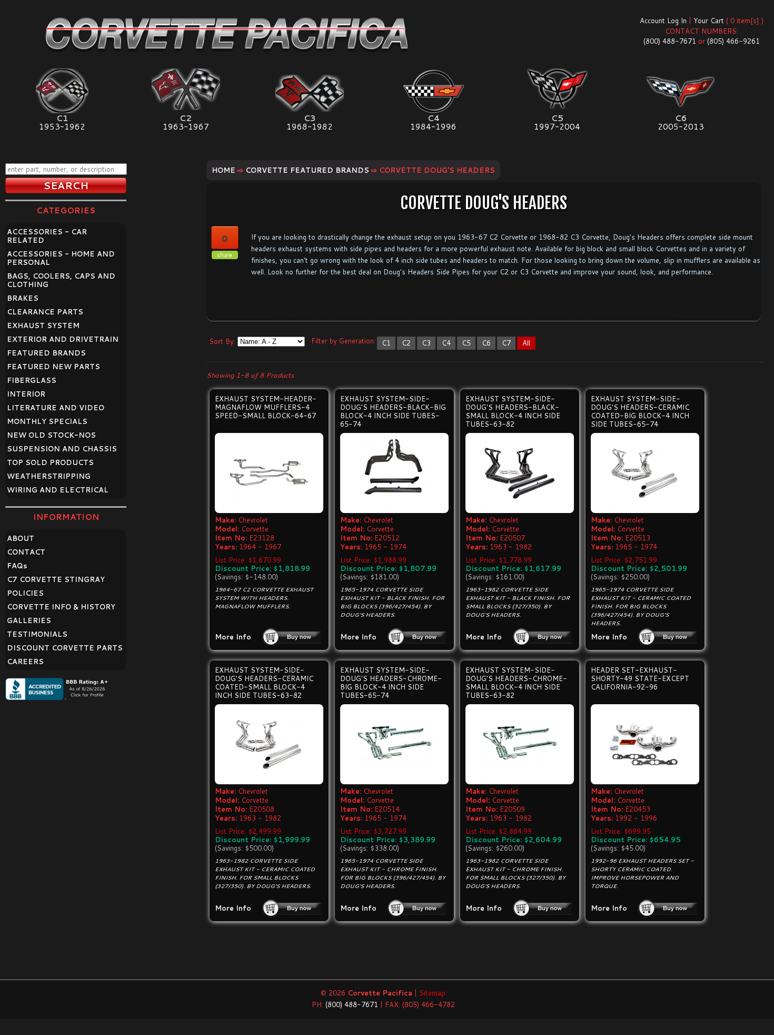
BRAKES (22, 298)
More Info (233, 637)
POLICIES (25, 593)
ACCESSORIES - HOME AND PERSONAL (61, 258)
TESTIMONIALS (37, 634)
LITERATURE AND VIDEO (55, 407)
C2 (406, 343)
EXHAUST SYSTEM (43, 325)
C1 (386, 343)
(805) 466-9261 (733, 41)
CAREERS (25, 661)
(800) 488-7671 (669, 41)
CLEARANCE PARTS (45, 312)
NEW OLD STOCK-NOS (51, 435)
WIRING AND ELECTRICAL (57, 490)
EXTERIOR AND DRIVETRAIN (62, 339)
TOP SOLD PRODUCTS (50, 462)
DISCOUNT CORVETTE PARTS (65, 648)
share (224, 255)
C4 (446, 343)
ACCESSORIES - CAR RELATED (47, 236)
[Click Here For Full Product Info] (269, 472)
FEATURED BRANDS (46, 353)
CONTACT (26, 552)
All (526, 343)
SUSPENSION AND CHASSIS (62, 449)
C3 (426, 343)
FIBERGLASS (31, 380)
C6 (486, 343)
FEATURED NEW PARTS (53, 366)
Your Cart (708, 20)
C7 (506, 343)
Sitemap (432, 993)
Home (223, 170)
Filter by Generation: (343, 341)
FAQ (17, 565)
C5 (466, 343)
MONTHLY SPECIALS (47, 421)
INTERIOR (26, 394)
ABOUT (20, 538)
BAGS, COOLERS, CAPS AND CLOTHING (61, 280)
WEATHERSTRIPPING (49, 476)
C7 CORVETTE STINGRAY (56, 579)
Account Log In (663, 20)
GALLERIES (29, 620)
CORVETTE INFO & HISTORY (61, 607)
